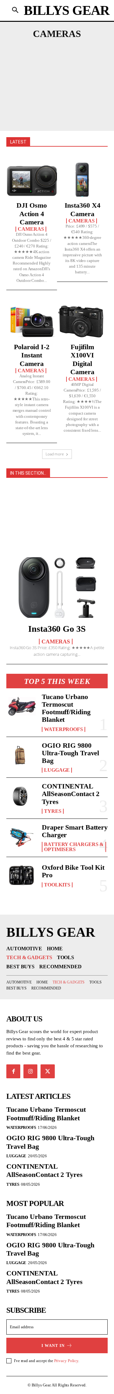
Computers (76, 57)
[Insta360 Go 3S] (57, 587)
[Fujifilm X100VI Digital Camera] (82, 321)
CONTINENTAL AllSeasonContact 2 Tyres (70, 793)
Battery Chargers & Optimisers (74, 847)
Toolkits (57, 884)
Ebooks (71, 65)
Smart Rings (56, 99)
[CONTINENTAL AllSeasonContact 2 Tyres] (21, 796)
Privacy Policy (66, 1360)
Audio (29, 48)
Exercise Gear (56, 74)
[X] (47, 1071)
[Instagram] (30, 1071)
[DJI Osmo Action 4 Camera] (31, 180)
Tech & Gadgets (56, 491)
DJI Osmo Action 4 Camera (31, 213)
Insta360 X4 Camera (82, 209)
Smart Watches (39, 108)
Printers (42, 91)
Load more (55, 454)
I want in (53, 1345)
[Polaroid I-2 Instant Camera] (31, 321)
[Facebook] (13, 1071)
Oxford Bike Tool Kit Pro (73, 871)
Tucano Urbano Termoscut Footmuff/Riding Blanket (66, 708)
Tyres (52, 811)
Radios (74, 91)
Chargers (35, 57)
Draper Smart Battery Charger (75, 831)
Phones (87, 82)
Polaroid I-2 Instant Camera (31, 355)
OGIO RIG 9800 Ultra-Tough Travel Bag (70, 752)
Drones (41, 65)
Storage (84, 108)
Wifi (65, 116)
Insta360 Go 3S (57, 629)
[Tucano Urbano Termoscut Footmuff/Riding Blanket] (21, 706)
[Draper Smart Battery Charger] (21, 837)
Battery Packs (69, 48)
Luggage (57, 770)
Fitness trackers (41, 82)
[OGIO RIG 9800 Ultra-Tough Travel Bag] (21, 755)
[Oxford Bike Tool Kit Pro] (21, 875)
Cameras (31, 229)
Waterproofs (63, 729)
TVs (46, 116)
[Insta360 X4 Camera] (82, 180)
